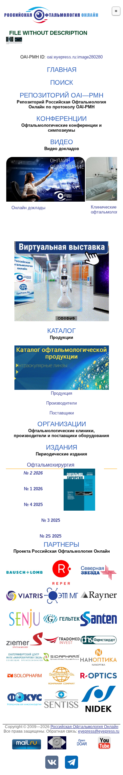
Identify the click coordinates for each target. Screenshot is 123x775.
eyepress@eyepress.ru (98, 731)
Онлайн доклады (28, 207)
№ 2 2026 (33, 473)
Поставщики (62, 412)
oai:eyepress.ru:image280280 (75, 57)
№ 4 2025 (33, 504)
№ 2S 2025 (50, 536)
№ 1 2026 (33, 488)
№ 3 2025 (50, 520)
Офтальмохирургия (50, 465)
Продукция (61, 393)
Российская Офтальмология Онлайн (84, 726)
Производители (61, 403)
